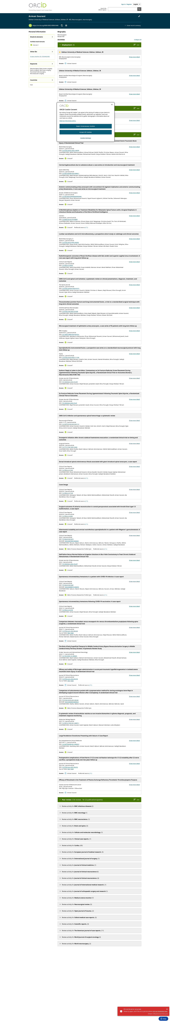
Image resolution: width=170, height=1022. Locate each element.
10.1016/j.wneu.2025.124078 (70, 150)
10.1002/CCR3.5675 (67, 539)
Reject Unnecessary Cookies (85, 126)
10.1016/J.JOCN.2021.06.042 (70, 700)
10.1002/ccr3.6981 (67, 516)
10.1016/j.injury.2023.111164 (70, 357)
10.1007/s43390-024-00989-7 (70, 173)
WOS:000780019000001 (72, 541)
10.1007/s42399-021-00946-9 (70, 744)
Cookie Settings (85, 138)
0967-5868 (70, 633)
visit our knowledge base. (160, 1011)
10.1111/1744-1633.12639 (69, 447)
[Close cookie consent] (112, 104)
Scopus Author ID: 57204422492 (40, 56)
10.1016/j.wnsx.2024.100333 (70, 242)
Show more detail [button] (134, 57)
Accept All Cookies (86, 132)
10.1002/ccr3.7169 (67, 493)
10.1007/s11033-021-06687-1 (70, 723)
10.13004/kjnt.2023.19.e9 (69, 403)
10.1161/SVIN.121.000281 (69, 656)
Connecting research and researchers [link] (40, 10)
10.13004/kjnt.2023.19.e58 (70, 382)
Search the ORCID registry (102, 9)
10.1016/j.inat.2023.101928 (70, 311)
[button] (137, 40)
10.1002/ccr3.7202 (67, 470)
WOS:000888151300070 (72, 587)
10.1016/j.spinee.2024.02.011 (70, 288)
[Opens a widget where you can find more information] (163, 1019)
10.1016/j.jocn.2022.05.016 (70, 679)
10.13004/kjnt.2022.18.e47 (70, 564)
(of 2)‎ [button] (86, 227)
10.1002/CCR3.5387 (67, 585)
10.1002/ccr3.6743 (67, 610)
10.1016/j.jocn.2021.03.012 (70, 767)
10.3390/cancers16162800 (69, 219)
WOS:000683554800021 (72, 702)
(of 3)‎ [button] (86, 501)
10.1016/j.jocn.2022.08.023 (70, 631)
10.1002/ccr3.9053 (67, 265)
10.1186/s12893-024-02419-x (70, 334)
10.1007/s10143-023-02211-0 (70, 424)
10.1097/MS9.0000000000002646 (71, 196)
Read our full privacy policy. (68, 121)
